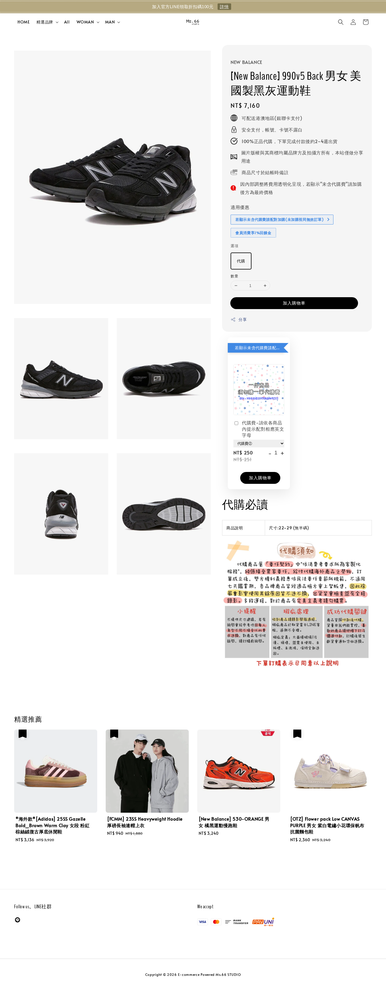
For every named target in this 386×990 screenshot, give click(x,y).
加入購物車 (294, 303)
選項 (234, 245)
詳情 (224, 6)
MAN (110, 22)
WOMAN (85, 22)
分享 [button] (242, 319)
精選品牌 (44, 22)
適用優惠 (240, 207)
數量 (234, 276)
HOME (24, 22)
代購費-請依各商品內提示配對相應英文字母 (263, 428)
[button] (341, 22)
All (67, 22)
